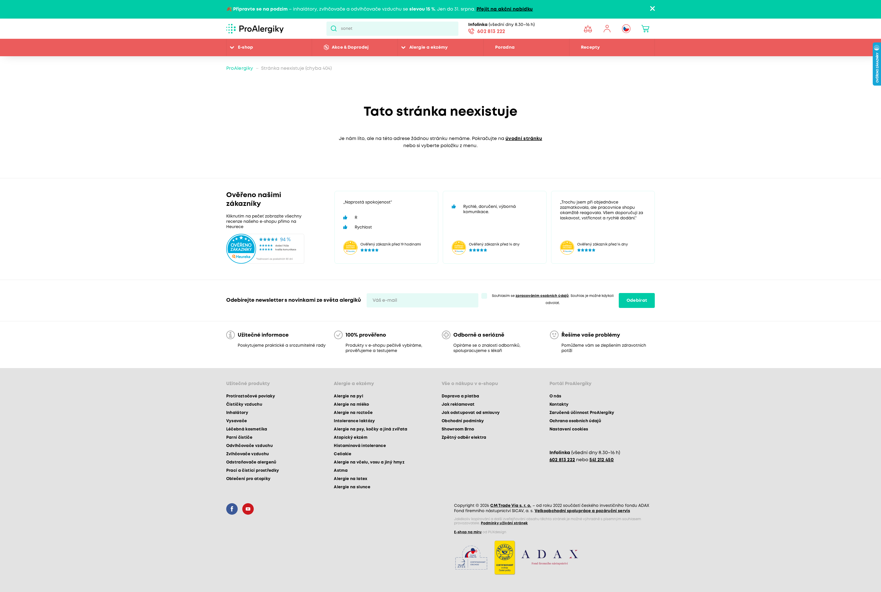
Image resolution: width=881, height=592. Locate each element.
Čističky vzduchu (244, 404)
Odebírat (637, 300)
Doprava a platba (460, 396)
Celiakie (342, 454)
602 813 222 (491, 31)
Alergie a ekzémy (428, 47)
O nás (555, 396)
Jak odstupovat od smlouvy (471, 413)
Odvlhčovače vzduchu (249, 446)
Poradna (505, 47)
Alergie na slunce (352, 487)
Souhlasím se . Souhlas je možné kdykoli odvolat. (553, 299)
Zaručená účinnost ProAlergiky (581, 413)
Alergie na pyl (348, 396)
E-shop (245, 47)
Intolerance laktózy (354, 421)
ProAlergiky (239, 68)
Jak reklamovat (458, 404)
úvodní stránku (523, 139)
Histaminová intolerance (360, 446)
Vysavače (236, 421)
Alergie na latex (350, 479)
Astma (341, 470)
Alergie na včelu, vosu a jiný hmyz (369, 462)
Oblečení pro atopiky (248, 479)
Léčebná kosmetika (246, 429)
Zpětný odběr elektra (464, 437)
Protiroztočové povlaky (250, 396)
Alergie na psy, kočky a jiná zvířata (370, 429)
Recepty (590, 47)
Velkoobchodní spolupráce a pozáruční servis (582, 511)
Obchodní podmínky (463, 421)
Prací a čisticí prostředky (252, 470)
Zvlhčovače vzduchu (247, 454)
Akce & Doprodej (350, 47)
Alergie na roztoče (353, 413)
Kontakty (559, 404)
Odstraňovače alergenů (251, 462)
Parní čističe (239, 437)
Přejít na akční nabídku (505, 9)
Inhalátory (237, 413)
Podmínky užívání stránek (504, 523)
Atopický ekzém (350, 437)
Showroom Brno (458, 429)
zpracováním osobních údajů (542, 296)
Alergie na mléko (351, 404)
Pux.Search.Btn (334, 29)
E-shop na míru (468, 532)
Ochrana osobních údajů (575, 421)
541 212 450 (601, 460)
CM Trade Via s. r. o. (510, 506)
